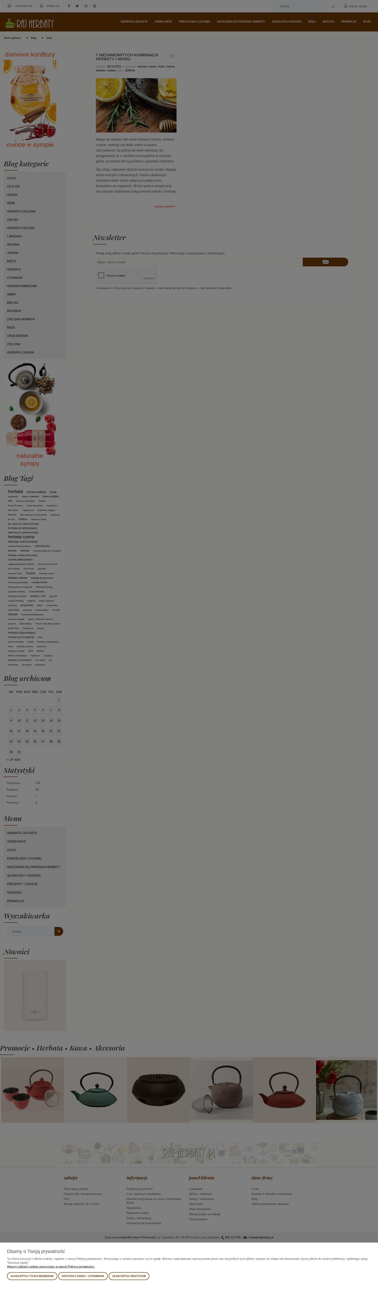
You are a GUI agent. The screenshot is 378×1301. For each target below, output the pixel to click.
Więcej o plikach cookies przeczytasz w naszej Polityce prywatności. (51, 1266)
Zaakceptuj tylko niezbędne (32, 1276)
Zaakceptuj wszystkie (129, 1276)
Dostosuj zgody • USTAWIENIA (83, 1276)
